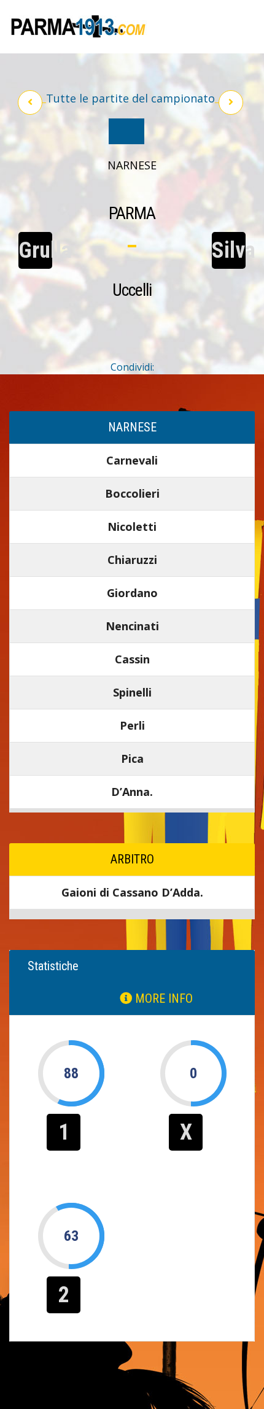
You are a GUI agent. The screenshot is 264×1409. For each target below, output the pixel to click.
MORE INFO (162, 998)
